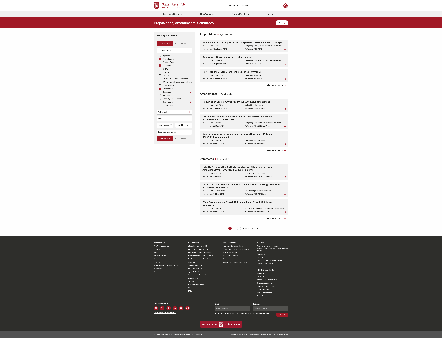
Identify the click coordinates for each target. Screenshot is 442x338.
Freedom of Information (238, 335)
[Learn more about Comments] (216, 159)
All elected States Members (233, 246)
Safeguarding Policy (280, 335)
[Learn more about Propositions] (218, 34)
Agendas (166, 56)
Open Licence (254, 335)
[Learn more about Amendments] (219, 93)
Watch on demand (160, 256)
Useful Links (199, 335)
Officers (225, 259)
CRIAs (165, 69)
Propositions (168, 89)
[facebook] (168, 308)
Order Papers (168, 85)
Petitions (260, 257)
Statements (168, 102)
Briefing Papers (169, 62)
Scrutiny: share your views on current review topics (272, 250)
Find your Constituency (265, 264)
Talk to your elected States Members (270, 260)
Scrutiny (157, 272)
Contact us (261, 296)
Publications (158, 268)
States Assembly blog (265, 283)
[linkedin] (175, 308)
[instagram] (187, 308)
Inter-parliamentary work (196, 284)
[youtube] (181, 308)
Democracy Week (263, 267)
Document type (164, 50)
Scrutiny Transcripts (172, 99)
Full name (256, 304)
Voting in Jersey (262, 254)
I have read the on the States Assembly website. (244, 314)
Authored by (163, 112)
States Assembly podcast (266, 286)
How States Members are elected (200, 252)
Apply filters (165, 43)
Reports (166, 95)
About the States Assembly (198, 246)
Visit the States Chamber (266, 270)
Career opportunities (264, 293)
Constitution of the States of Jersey (200, 256)
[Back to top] (436, 330)
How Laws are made (195, 268)
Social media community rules (165, 313)
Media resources (263, 289)
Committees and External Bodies (199, 275)
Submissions (168, 105)
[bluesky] (156, 308)
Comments (167, 65)
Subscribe (282, 315)
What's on (157, 262)
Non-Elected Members (231, 256)
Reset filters (180, 43)
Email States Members (231, 252)
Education (260, 276)
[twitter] (162, 308)
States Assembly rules (196, 265)
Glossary (191, 288)
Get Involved (273, 14)
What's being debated (161, 246)
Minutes (166, 75)
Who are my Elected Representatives (236, 249)
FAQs (190, 291)
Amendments (168, 59)
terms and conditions (237, 314)
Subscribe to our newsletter (267, 280)
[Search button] (285, 5)
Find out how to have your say (267, 246)
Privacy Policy (265, 335)
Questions (167, 92)
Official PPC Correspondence (175, 79)
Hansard (166, 72)
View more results (275, 85)
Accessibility (179, 335)
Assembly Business (172, 14)
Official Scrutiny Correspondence (177, 82)
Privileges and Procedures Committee (201, 259)
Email (217, 304)
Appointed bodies (194, 272)
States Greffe (193, 278)
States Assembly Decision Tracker (166, 265)
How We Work (207, 14)
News (156, 259)
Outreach (260, 273)
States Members (240, 14)
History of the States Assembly (199, 249)
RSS (280, 23)
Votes (156, 252)
